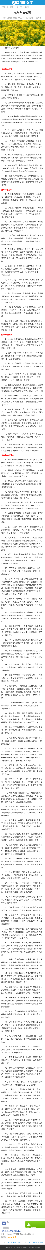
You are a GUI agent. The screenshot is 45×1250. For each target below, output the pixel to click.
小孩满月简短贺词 (14, 1242)
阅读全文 (29, 18)
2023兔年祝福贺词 (35, 1242)
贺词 (27, 7)
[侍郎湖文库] (22, 3)
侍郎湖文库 (19, 1247)
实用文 (19, 7)
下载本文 (37, 18)
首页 (12, 7)
